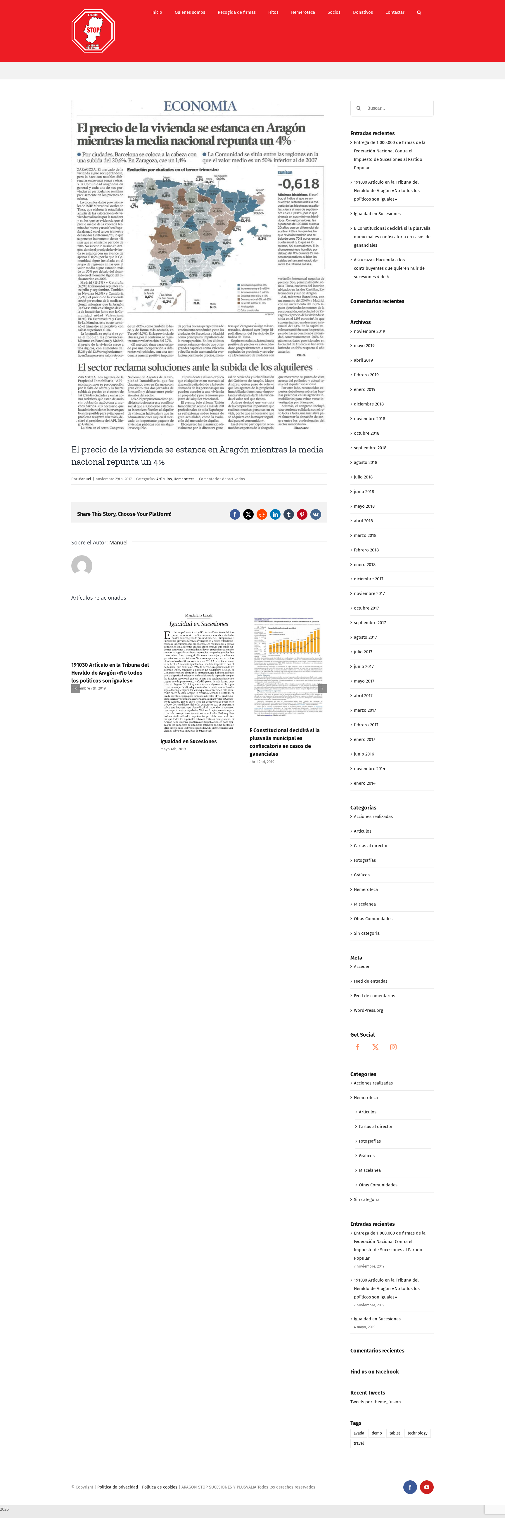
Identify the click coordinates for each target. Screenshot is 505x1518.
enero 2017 (364, 739)
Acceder (362, 966)
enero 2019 (365, 389)
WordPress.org (368, 1010)
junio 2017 (364, 666)
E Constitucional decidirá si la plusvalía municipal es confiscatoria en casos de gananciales (392, 237)
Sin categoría (367, 933)
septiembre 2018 (370, 447)
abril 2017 (363, 695)
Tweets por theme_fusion (375, 1401)
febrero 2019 (366, 374)
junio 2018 (364, 491)
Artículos (164, 479)
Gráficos (362, 875)
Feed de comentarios (374, 995)
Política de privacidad (117, 1487)
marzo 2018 (365, 535)
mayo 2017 (364, 681)
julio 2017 (363, 651)
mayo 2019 (364, 345)
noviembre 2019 (369, 331)
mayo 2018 (364, 506)
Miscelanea (365, 904)
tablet (395, 1433)
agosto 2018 (365, 462)
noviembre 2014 (369, 768)
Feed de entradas (371, 981)
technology (418, 1433)
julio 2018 (363, 477)
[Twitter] (375, 1047)
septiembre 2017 (370, 622)
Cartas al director (371, 845)
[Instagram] (393, 1047)
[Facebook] (357, 1047)
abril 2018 (363, 520)
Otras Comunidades (373, 918)
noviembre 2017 (369, 593)
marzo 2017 (365, 710)
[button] (419, 12)
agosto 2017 (365, 637)
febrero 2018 (366, 550)
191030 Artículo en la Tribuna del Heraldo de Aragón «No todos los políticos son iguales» (387, 191)
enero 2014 (365, 783)
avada (359, 1433)
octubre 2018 (366, 433)
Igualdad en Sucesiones (112, 741)
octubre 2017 (366, 608)
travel (359, 1443)
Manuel (84, 479)
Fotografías (365, 860)
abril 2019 (363, 360)
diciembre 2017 (368, 579)
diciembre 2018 (369, 404)
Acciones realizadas (373, 816)
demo (377, 1433)
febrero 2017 (366, 724)
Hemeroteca (184, 479)
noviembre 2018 (369, 418)
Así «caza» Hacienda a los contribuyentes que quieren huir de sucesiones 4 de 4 (300, 734)
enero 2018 (365, 564)
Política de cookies (159, 1487)
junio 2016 (364, 754)
